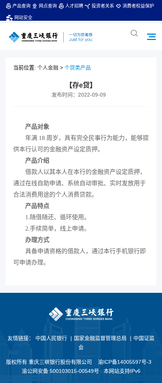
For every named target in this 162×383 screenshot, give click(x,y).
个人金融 (47, 68)
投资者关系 (103, 6)
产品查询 (21, 6)
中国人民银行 (51, 338)
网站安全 (23, 17)
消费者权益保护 (138, 6)
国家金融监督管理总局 (100, 338)
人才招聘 (74, 6)
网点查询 (48, 6)
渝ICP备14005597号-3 (124, 362)
